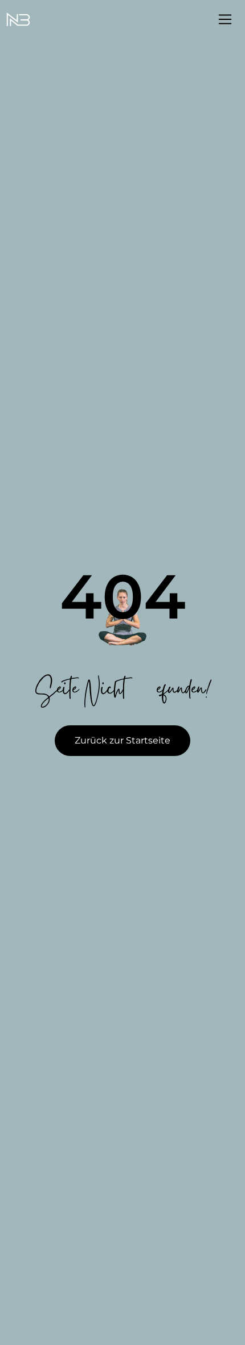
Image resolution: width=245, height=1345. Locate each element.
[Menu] (225, 19)
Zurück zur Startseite (122, 740)
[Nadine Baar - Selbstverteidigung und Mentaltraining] (18, 19)
